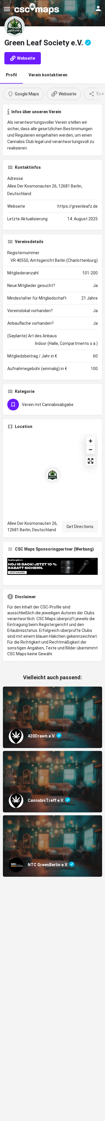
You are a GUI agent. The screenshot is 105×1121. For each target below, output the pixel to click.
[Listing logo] (14, 26)
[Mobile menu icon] (7, 9)
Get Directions (79, 526)
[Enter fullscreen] (90, 461)
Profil (11, 75)
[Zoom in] (90, 441)
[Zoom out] (90, 449)
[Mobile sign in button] (98, 8)
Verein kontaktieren (48, 75)
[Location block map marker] (52, 475)
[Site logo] (37, 9)
